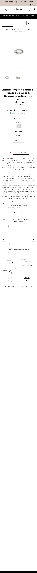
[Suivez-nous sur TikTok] (34, 5)
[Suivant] (33, 23)
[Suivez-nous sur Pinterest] (32, 5)
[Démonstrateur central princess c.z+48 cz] (18, 239)
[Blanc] (19, 126)
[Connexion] (30, 10)
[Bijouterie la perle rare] (18, 10)
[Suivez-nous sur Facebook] (28, 5)
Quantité (19, 140)
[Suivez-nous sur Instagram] (30, 5)
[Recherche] (6, 10)
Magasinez (10, 30)
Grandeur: (18, 131)
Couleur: (18, 122)
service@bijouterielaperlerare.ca (18, 207)
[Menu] (3, 10)
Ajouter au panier (21, 152)
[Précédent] (28, 23)
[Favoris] (10, 152)
